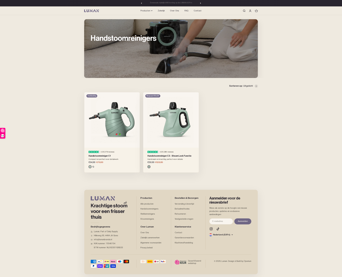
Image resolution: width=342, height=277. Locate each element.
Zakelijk (161, 11)
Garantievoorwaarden (184, 238)
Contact (197, 11)
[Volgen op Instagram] (211, 229)
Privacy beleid (146, 248)
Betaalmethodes (182, 209)
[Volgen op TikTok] (218, 229)
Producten (145, 11)
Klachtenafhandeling (184, 243)
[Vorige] (141, 3)
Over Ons (174, 11)
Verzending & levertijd (184, 204)
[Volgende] (200, 3)
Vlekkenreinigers (147, 214)
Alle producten (146, 204)
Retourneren (180, 214)
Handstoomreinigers (149, 209)
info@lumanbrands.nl (103, 240)
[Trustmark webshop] (180, 262)
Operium (247, 261)
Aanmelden (243, 221)
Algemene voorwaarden (150, 243)
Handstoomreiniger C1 (100, 156)
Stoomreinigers (147, 219)
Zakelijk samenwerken (150, 238)
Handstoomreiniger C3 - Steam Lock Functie (169, 156)
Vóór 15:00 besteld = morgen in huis (171, 3)
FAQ (186, 11)
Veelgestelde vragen (184, 219)
